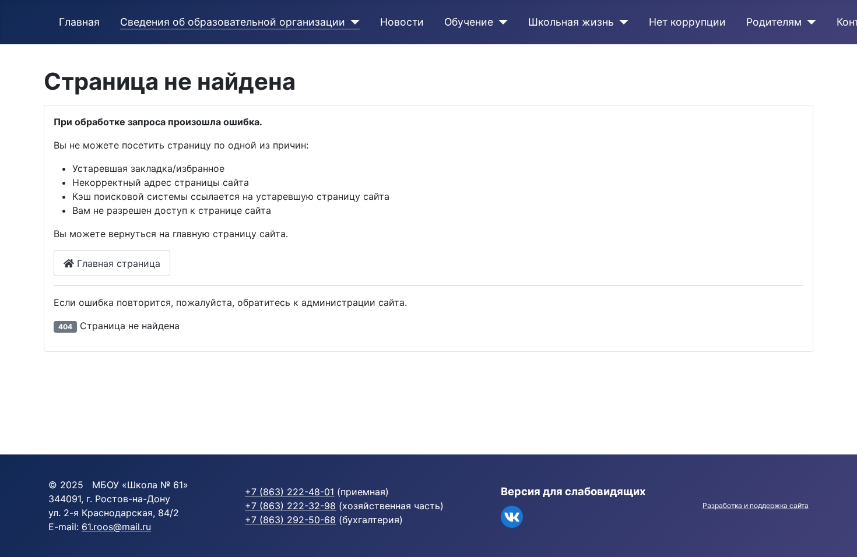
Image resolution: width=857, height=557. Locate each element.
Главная (79, 22)
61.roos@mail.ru (116, 527)
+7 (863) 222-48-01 (289, 492)
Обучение (468, 22)
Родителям (774, 22)
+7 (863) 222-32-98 (290, 506)
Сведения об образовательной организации (232, 22)
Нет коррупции (687, 22)
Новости (402, 22)
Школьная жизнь (571, 22)
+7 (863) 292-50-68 (290, 520)
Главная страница (117, 263)
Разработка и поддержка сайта (756, 505)
